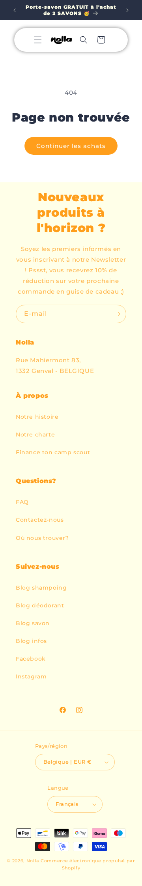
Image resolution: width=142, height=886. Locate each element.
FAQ (22, 502)
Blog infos (31, 640)
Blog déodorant (40, 605)
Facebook (31, 658)
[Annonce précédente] (14, 10)
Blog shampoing (41, 587)
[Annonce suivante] (127, 10)
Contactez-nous (40, 519)
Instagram (31, 676)
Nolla (32, 861)
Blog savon (33, 623)
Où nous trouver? (42, 537)
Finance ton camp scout (53, 452)
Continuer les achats (71, 146)
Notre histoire (37, 416)
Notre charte (35, 434)
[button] (38, 40)
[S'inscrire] (117, 314)
